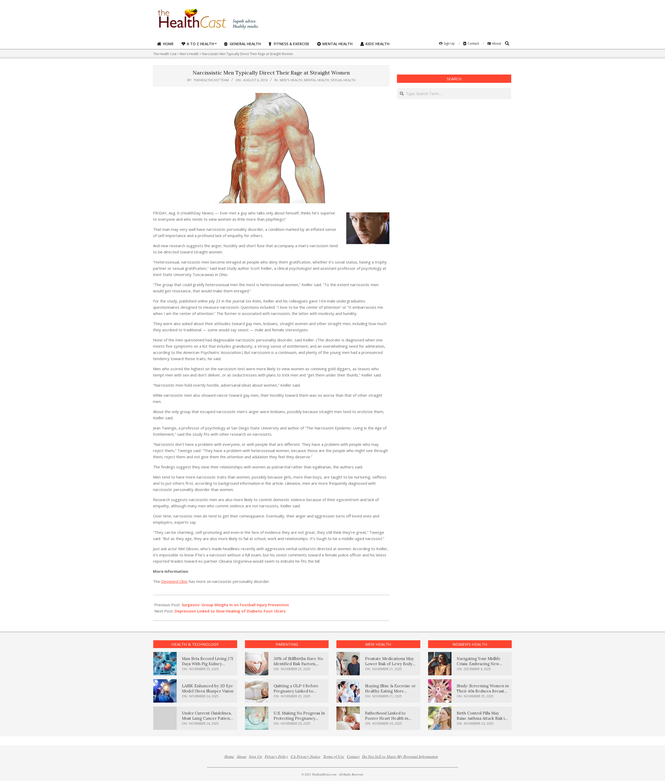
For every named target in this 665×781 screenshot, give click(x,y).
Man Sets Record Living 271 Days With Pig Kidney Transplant (207, 663)
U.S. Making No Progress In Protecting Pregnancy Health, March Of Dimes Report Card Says (299, 721)
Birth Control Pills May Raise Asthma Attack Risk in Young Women (482, 718)
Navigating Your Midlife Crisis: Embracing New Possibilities (479, 663)
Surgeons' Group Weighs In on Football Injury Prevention (235, 604)
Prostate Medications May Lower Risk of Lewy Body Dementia (389, 663)
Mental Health (316, 80)
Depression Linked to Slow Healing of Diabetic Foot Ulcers (230, 611)
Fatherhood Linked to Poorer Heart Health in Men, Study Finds (386, 718)
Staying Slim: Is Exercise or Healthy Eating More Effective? (390, 691)
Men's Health (291, 80)
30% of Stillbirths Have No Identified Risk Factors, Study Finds (298, 663)
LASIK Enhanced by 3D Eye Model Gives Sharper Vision (208, 688)
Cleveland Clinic (174, 581)
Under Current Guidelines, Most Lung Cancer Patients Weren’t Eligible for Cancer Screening (207, 721)
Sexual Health (343, 80)
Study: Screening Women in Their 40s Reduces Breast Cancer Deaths (483, 691)
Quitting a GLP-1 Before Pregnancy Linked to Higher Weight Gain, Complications (296, 693)
